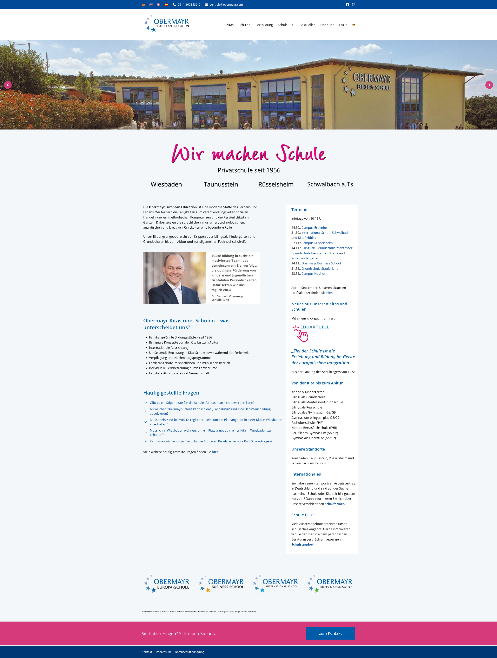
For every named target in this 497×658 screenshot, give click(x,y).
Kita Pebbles (307, 238)
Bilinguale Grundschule (318, 248)
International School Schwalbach (325, 233)
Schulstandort (302, 544)
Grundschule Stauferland (320, 268)
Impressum (163, 652)
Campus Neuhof (313, 273)
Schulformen (335, 504)
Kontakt (147, 652)
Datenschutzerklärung (189, 652)
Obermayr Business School (321, 263)
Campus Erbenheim (316, 227)
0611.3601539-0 (189, 4)
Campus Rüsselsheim (317, 243)
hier (329, 293)
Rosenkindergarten (305, 258)
